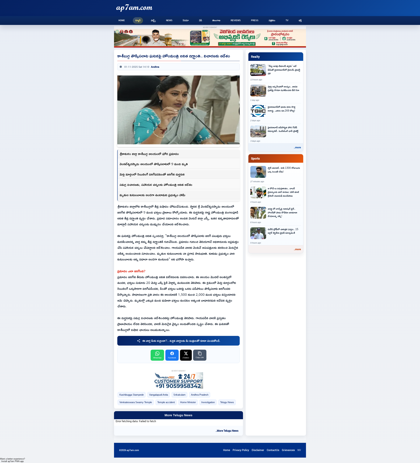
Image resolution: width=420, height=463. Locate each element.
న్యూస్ (138, 20)
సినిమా (186, 20)
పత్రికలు (272, 20)
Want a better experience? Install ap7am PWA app (12, 460)
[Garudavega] (178, 380)
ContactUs (273, 450)
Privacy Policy (241, 450)
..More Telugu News (227, 430)
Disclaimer (258, 450)
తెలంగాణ (216, 20)
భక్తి (300, 20)
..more (297, 147)
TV (287, 20)
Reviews (236, 20)
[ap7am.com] (134, 8)
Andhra (155, 66)
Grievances (288, 450)
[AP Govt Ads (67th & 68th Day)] (210, 38)
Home (121, 20)
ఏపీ (200, 20)
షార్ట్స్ (153, 20)
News (169, 20)
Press (254, 20)
